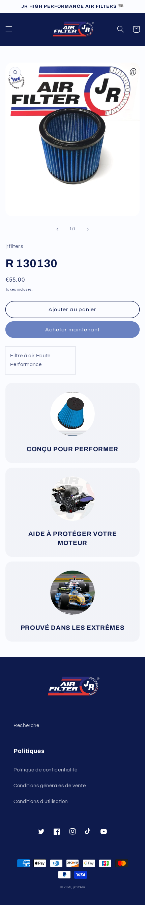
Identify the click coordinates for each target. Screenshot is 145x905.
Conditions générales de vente (49, 785)
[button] (9, 29)
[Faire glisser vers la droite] (87, 229)
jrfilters (79, 887)
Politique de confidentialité (45, 769)
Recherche (26, 725)
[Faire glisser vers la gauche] (57, 229)
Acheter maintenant (72, 329)
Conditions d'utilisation (40, 801)
